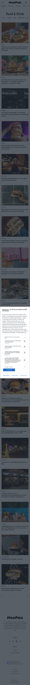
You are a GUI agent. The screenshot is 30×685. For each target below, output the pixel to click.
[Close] (27, 309)
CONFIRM (9, 370)
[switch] (24, 341)
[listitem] (15, 337)
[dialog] (15, 342)
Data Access (15, 375)
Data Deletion (6, 375)
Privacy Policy (23, 375)
